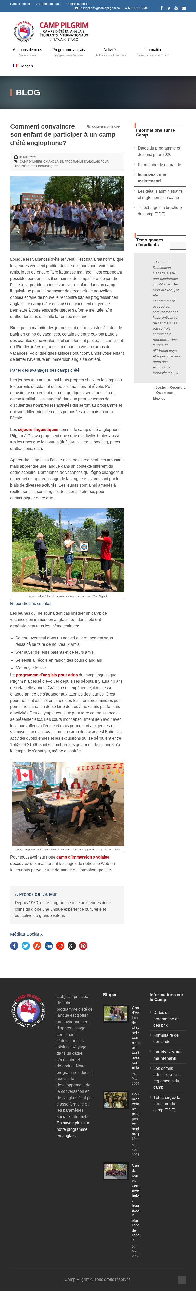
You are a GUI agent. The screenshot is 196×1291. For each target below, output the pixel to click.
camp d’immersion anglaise (41, 161)
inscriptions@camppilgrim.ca (100, 8)
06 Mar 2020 (27, 157)
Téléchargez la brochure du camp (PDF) (166, 1103)
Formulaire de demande (159, 165)
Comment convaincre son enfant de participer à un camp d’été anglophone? (62, 134)
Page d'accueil (20, 4)
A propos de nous (48, 4)
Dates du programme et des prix (165, 1018)
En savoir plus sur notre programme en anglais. (73, 1129)
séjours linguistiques (40, 166)
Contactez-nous (77, 4)
